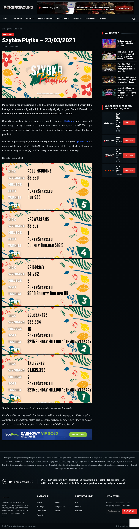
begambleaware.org (96, 483)
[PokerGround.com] (18, 7)
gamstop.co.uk (118, 483)
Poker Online (63, 19)
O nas (77, 502)
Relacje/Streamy (45, 19)
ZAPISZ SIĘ (129, 511)
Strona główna (7, 29)
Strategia (77, 19)
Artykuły (18, 19)
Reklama (78, 507)
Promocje (30, 19)
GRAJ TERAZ (129, 122)
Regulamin (79, 511)
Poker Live (90, 19)
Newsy (5, 19)
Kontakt (102, 19)
